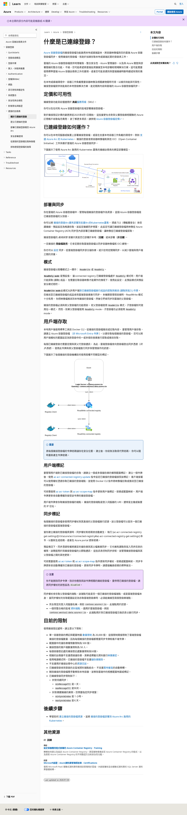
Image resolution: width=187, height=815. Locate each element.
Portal (160, 11)
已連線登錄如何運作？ (162, 41)
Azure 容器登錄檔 (53, 52)
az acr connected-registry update (72, 477)
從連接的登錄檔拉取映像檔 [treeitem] (23, 141)
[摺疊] (36, 29)
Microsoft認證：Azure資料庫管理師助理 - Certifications (70, 763)
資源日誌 (82, 663)
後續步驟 (156, 53)
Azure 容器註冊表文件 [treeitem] (16, 41)
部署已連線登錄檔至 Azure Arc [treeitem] (23, 129)
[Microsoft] (5, 4)
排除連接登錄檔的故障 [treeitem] (21, 146)
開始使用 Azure (174, 11)
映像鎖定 (112, 655)
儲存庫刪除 (97, 659)
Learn (47, 32)
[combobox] (20, 35)
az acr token (63, 491)
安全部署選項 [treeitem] (17, 136)
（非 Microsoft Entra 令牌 (84, 333)
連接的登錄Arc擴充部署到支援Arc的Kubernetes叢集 (81, 222)
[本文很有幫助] (173, 63)
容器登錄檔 (68, 32)
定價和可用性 (158, 37)
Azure (56, 32)
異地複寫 (108, 667)
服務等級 (81, 102)
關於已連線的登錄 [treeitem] (19, 116)
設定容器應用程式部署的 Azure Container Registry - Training (73, 748)
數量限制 (87, 635)
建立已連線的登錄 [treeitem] (19, 121)
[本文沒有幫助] (177, 63)
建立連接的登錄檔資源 (71, 716)
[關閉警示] (183, 19)
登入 (181, 3)
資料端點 (75, 608)
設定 (56, 250)
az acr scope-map (82, 491)
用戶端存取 (157, 45)
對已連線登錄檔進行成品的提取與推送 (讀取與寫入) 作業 (108, 290)
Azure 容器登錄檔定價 (108, 119)
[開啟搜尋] (175, 4)
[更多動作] (140, 32)
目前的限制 (157, 49)
